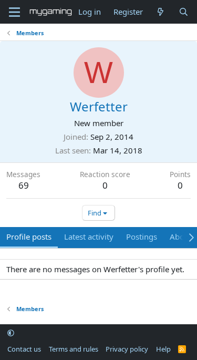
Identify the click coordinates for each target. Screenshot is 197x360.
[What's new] (160, 12)
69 (23, 185)
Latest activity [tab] (88, 236)
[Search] (183, 12)
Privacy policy (127, 349)
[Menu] (14, 12)
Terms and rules (73, 349)
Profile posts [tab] (28, 236)
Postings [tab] (141, 236)
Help (163, 349)
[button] (10, 333)
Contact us (24, 349)
